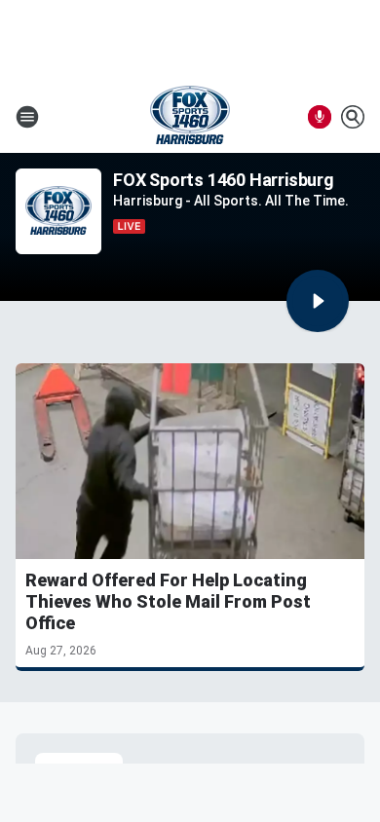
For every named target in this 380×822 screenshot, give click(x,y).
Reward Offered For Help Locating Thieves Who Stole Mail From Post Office (168, 601)
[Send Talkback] (319, 117)
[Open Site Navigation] (27, 117)
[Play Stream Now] (317, 301)
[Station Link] (190, 117)
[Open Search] (352, 117)
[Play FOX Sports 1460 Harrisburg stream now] (58, 211)
